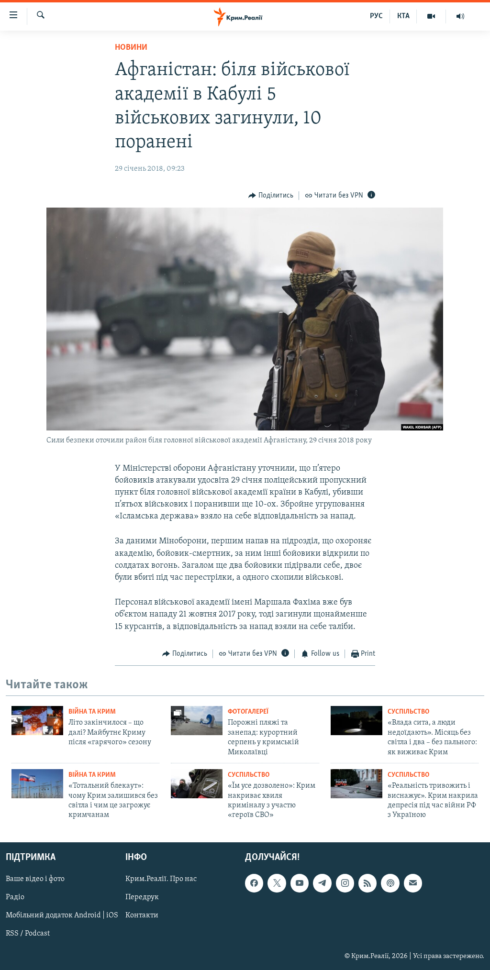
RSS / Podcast (28, 933)
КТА (403, 16)
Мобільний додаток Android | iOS (62, 915)
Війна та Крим (92, 712)
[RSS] (367, 883)
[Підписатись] (413, 883)
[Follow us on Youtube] (299, 883)
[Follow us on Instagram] (345, 883)
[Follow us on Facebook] (254, 883)
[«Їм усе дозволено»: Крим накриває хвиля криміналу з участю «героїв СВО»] (197, 783)
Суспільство (408, 712)
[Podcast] (390, 883)
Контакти (141, 915)
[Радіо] (460, 16)
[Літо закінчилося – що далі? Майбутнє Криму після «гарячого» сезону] (37, 720)
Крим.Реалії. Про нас (161, 879)
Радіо (15, 897)
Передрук (142, 897)
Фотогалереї (248, 712)
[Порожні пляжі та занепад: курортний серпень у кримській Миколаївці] (197, 720)
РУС (376, 16)
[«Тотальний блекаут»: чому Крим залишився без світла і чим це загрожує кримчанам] (37, 783)
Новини (131, 48)
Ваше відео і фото (35, 879)
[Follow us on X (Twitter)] (276, 883)
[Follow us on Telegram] (322, 883)
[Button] (270, 195)
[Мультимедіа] (431, 16)
